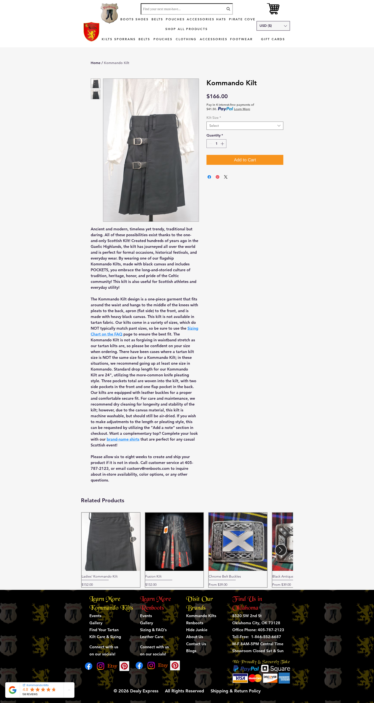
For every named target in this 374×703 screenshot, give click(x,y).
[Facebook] (89, 666)
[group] (187, 550)
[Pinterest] (124, 666)
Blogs (191, 650)
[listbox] (273, 26)
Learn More (242, 109)
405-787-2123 (271, 629)
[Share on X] (225, 177)
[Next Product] (281, 550)
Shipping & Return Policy (235, 690)
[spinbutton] (216, 144)
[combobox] (187, 9)
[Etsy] (112, 666)
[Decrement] (210, 144)
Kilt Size (213, 118)
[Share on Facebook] (209, 177)
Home (95, 63)
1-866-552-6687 (266, 636)
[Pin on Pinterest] (217, 177)
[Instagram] (100, 666)
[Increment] (223, 144)
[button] (273, 26)
